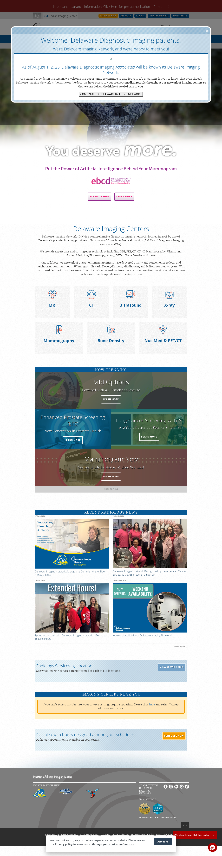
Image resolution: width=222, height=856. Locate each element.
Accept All (162, 841)
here (152, 704)
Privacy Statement (69, 834)
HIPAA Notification (120, 834)
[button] (99, 197)
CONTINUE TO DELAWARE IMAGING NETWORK (111, 94)
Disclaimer (105, 834)
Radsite (164, 817)
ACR (154, 817)
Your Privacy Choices (89, 834)
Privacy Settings (52, 834)
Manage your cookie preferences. (112, 844)
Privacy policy (64, 844)
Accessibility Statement (166, 834)
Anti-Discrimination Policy (142, 834)
